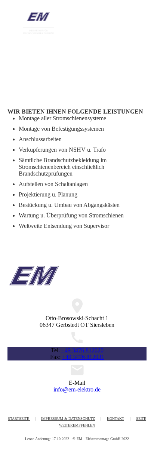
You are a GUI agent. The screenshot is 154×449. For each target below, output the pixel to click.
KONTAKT (115, 419)
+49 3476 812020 (82, 350)
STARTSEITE (19, 419)
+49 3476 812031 (83, 357)
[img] (38, 23)
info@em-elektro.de (77, 389)
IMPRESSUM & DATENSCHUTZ (68, 419)
